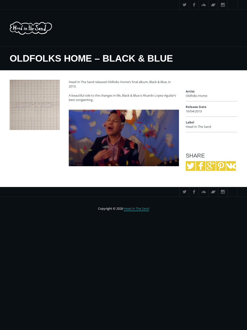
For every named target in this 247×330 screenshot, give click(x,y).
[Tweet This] (190, 166)
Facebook (194, 5)
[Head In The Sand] (31, 28)
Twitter (184, 5)
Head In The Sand (136, 208)
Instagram (223, 5)
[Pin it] (221, 166)
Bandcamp (213, 5)
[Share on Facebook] (201, 166)
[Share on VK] (231, 166)
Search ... (232, 5)
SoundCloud (203, 5)
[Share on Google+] (211, 166)
